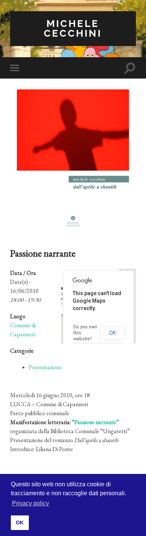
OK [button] (20, 523)
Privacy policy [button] (30, 503)
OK (112, 333)
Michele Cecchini (73, 28)
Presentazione (45, 367)
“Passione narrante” (95, 422)
